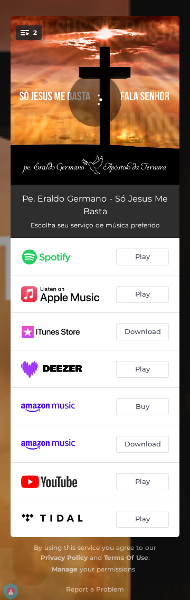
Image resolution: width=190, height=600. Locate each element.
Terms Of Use (126, 557)
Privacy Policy (64, 557)
